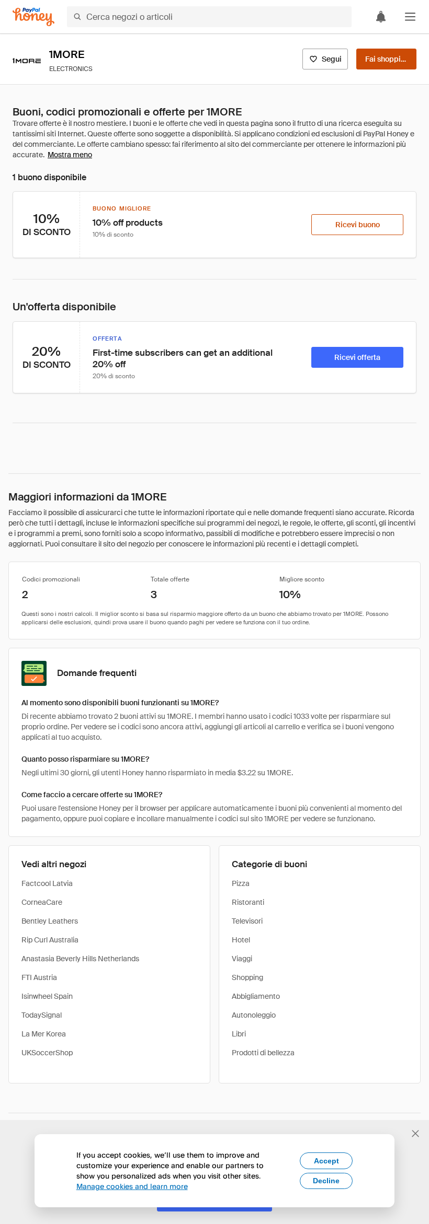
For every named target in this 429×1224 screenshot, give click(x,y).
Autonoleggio (254, 1015)
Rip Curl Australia (49, 940)
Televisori (247, 921)
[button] (410, 16)
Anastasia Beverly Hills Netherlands (80, 958)
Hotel (241, 940)
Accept (326, 1161)
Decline (326, 1180)
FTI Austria (39, 977)
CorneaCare (41, 902)
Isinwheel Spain (47, 996)
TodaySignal (41, 1015)
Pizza (241, 883)
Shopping (247, 977)
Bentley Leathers (49, 921)
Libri (239, 1034)
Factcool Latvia (47, 883)
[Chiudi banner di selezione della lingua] (415, 1133)
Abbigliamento (256, 996)
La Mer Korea (43, 1034)
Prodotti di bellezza (263, 1052)
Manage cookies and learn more (132, 1186)
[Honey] (33, 17)
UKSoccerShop (47, 1052)
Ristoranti (248, 902)
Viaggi (242, 958)
